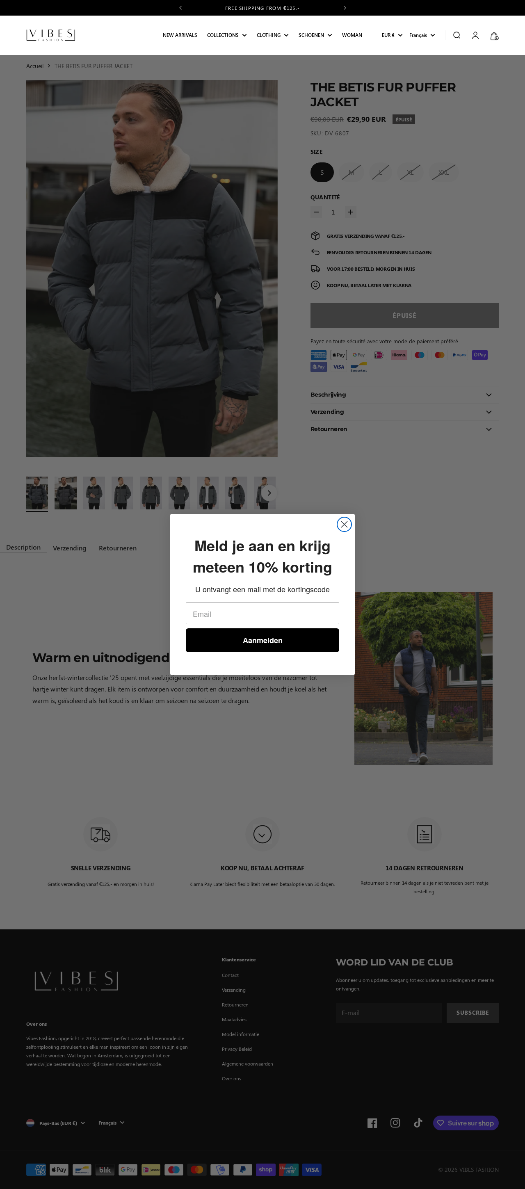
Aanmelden (263, 640)
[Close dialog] (344, 524)
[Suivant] (345, 8)
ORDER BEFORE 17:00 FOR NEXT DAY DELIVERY (263, 8)
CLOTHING (269, 35)
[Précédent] (180, 8)
